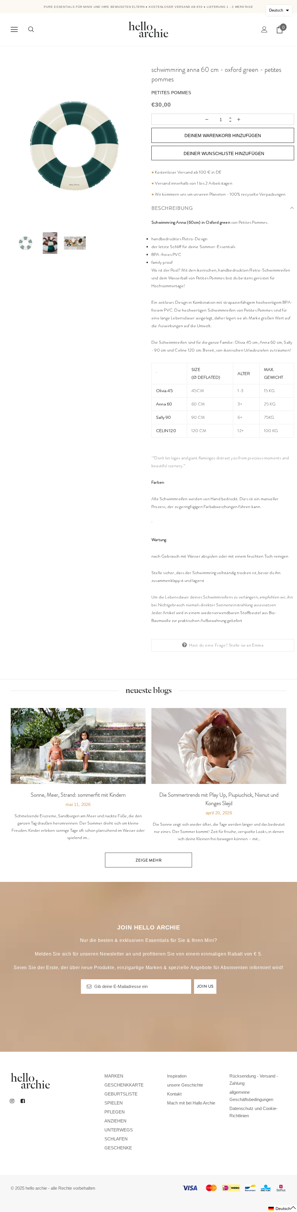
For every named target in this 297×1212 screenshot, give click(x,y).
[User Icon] (264, 29)
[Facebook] (22, 1100)
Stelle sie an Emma (246, 645)
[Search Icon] (31, 29)
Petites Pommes (171, 92)
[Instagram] (12, 1100)
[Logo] (148, 29)
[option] (74, 145)
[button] (282, 1208)
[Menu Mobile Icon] (14, 29)
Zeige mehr (148, 860)
